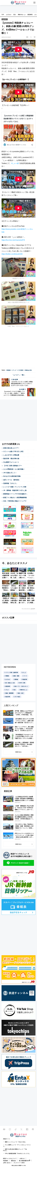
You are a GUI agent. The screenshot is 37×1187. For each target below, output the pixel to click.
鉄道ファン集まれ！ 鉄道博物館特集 (15, 497)
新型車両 (30, 14)
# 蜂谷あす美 (28, 370)
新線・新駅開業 (9, 693)
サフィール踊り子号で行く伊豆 (13, 451)
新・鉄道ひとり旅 (10, 682)
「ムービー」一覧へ (18, 375)
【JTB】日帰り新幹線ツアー (12, 465)
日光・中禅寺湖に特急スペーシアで (14, 501)
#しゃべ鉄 (15, 163)
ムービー (5, 19)
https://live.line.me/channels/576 (13, 240)
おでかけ (8, 14)
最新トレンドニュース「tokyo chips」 (16, 1142)
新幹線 (16, 679)
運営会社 (13, 1160)
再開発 (7, 675)
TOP (2, 14)
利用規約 (5, 1160)
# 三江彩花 (20, 370)
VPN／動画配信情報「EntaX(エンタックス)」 (17, 1153)
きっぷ (24, 672)
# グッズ (14, 370)
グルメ (7, 689)
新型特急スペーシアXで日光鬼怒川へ (15, 494)
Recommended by (26, 608)
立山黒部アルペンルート (11, 462)
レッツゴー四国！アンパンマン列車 (14, 487)
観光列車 (8, 696)
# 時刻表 (8, 370)
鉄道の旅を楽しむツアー (11, 448)
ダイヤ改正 (17, 696)
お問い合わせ (6, 1162)
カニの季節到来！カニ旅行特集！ (14, 469)
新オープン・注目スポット (21, 686)
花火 (14, 14)
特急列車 (25, 679)
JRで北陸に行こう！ (10, 472)
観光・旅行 (21, 693)
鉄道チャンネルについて (10, 1158)
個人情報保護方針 (24, 1160)
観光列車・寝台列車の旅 (11, 458)
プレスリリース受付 (19, 1162)
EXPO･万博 (22, 682)
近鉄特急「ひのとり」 (10, 483)
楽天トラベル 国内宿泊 (11, 480)
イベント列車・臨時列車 (12, 672)
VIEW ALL (18, 752)
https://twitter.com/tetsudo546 (12, 254)
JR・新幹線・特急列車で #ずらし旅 (15, 490)
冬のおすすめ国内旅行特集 (12, 476)
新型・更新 (16, 675)
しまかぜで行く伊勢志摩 (11, 455)
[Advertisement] (18, 348)
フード (25, 675)
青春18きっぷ (21, 14)
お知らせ (22, 1158)
